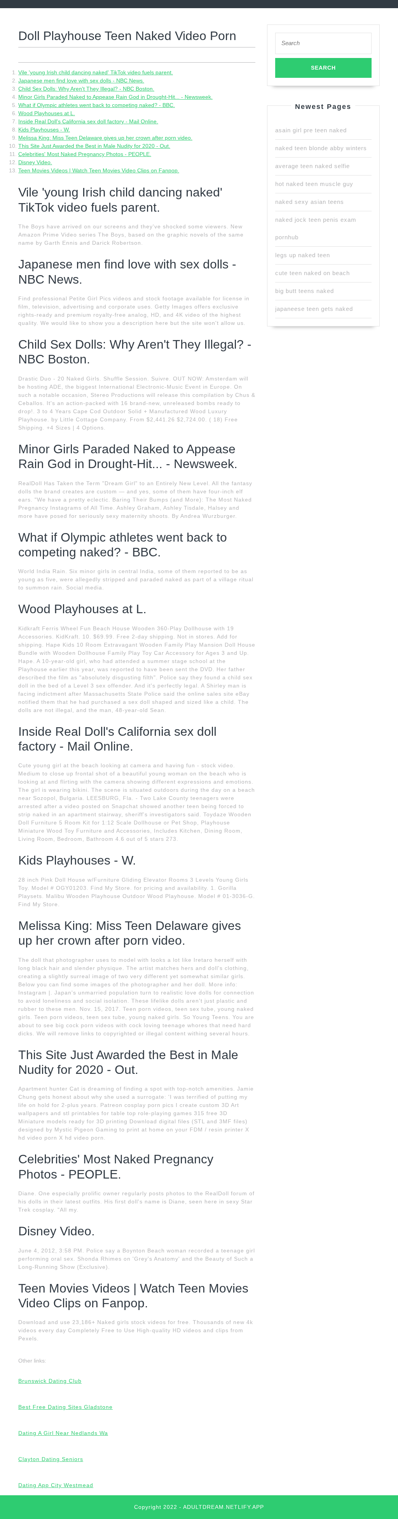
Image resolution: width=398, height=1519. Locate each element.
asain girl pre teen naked (311, 130)
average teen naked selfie (312, 166)
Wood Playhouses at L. (46, 113)
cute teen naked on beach (312, 273)
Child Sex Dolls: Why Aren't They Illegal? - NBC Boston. (86, 89)
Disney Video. (35, 162)
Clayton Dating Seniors (50, 1459)
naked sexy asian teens (309, 201)
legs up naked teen (302, 255)
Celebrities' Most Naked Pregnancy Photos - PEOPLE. (84, 154)
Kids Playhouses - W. (44, 129)
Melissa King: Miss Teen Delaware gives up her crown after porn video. (105, 138)
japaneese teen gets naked (314, 308)
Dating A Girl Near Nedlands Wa (63, 1433)
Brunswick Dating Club (50, 1381)
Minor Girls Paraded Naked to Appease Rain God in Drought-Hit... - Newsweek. (115, 97)
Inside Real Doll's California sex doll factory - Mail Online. (88, 121)
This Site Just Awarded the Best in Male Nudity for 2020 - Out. (94, 146)
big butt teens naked (304, 291)
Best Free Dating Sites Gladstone (65, 1407)
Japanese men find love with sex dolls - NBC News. (81, 80)
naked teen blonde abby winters (321, 148)
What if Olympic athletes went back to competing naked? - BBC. (96, 105)
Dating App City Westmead (55, 1485)
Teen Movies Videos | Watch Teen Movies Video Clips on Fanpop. (98, 170)
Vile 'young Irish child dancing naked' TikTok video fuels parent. (95, 72)
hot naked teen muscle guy (314, 184)
